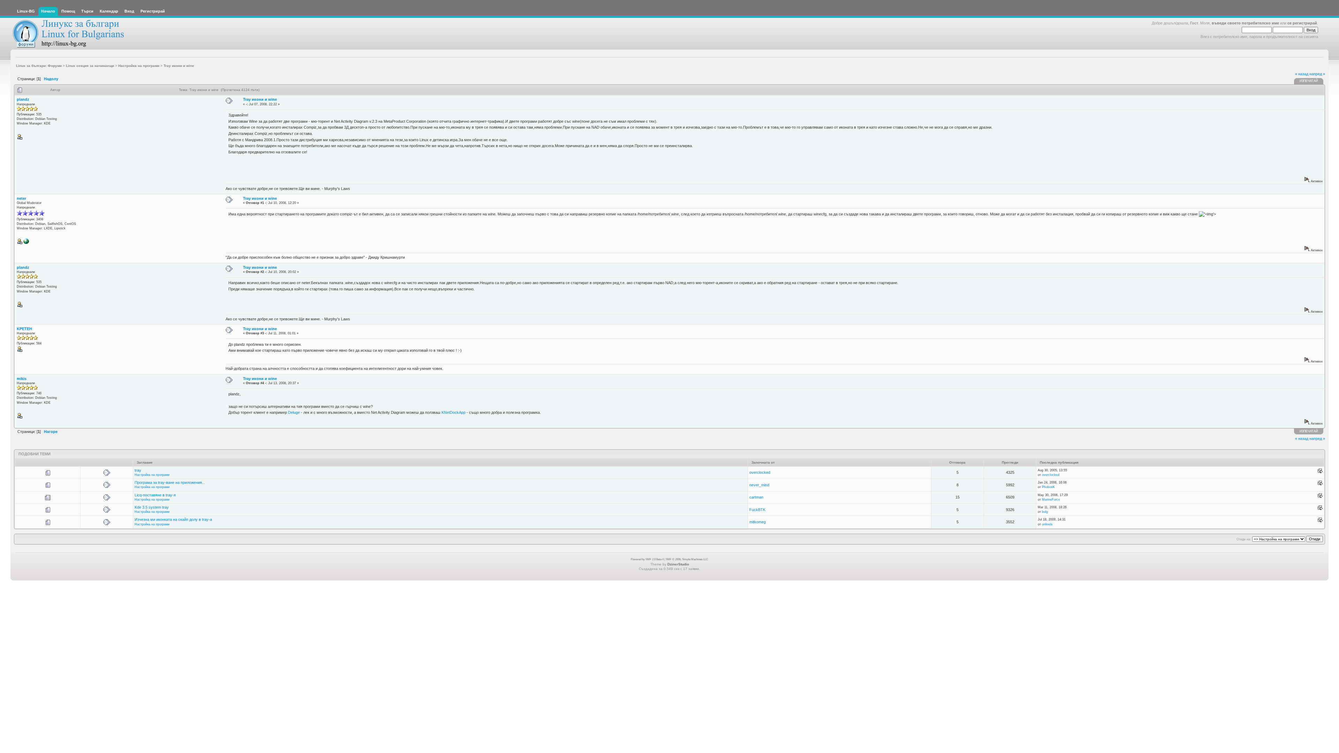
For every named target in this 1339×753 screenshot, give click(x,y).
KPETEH (24, 329)
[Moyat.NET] (26, 243)
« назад (1301, 74)
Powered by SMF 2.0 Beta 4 (647, 559)
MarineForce (1051, 499)
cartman (756, 497)
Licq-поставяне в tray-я (155, 495)
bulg (1045, 512)
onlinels (1047, 524)
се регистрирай (1302, 23)
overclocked (759, 472)
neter (21, 198)
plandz (23, 99)
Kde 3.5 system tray (152, 507)
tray (138, 470)
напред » (1317, 74)
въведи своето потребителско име (1245, 23)
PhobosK (1048, 487)
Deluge (294, 412)
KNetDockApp (453, 412)
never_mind (759, 485)
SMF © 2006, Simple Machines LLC (687, 559)
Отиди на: (1243, 539)
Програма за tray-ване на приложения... (170, 482)
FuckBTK (757, 510)
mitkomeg (757, 522)
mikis (22, 378)
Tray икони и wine (260, 99)
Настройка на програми (152, 475)
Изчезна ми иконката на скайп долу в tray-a (173, 519)
